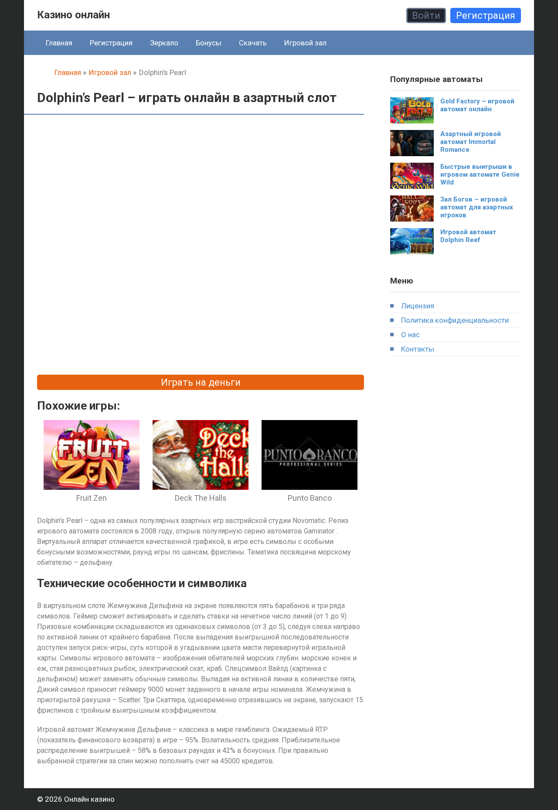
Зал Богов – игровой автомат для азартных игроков (476, 207)
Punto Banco (310, 497)
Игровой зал (305, 42)
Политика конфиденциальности (455, 320)
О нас (410, 334)
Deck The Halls (201, 497)
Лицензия (417, 305)
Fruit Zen (91, 497)
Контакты (417, 349)
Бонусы (208, 42)
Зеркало (164, 42)
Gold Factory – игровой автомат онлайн (477, 105)
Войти (426, 15)
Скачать (253, 42)
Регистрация (485, 15)
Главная (59, 42)
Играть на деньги (201, 382)
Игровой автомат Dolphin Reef (468, 236)
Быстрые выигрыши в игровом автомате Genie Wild (480, 174)
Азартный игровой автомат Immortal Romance (470, 142)
